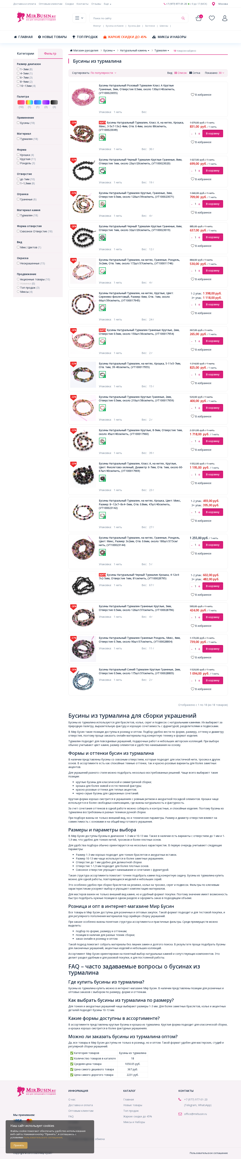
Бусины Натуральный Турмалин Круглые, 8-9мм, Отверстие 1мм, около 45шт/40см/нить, (141, 432)
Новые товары (54, 37)
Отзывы (96, 3)
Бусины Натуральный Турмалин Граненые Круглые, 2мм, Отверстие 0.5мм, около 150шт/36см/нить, (139, 332)
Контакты (82, 3)
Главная (25, 37)
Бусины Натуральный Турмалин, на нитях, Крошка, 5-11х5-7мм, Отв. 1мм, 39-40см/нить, (140, 365)
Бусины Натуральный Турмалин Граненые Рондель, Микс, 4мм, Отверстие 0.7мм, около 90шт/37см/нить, (140, 639)
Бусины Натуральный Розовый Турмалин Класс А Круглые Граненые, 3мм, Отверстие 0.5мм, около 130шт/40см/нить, (137, 89)
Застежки (150, 25)
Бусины (108, 50)
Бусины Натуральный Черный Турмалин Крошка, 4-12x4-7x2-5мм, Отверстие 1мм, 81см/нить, (139, 576)
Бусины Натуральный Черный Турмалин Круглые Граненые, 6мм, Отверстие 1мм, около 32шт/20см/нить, (140, 228)
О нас (72, 1099)
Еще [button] (106, 3)
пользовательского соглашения (43, 1137)
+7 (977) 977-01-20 (176, 3)
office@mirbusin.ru (195, 1114)
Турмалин (160, 50)
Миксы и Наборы (172, 37)
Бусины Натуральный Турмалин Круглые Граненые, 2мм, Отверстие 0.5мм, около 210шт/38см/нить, (136, 398)
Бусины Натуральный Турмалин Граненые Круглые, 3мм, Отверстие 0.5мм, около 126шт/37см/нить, (136, 608)
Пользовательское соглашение (209, 1153)
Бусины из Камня (115, 25)
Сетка (196, 73)
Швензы (164, 25)
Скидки (69, 3)
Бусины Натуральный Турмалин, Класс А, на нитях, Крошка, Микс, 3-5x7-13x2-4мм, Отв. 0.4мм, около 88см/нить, (141, 126)
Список (182, 73)
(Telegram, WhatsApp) (197, 1105)
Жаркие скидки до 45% (127, 37)
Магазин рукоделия (85, 50)
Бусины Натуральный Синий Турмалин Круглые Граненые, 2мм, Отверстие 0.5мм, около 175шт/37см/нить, (140, 671)
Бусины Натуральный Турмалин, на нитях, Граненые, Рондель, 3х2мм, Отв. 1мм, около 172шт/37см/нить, (139, 261)
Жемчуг (97, 25)
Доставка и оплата (24, 3)
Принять (19, 1145)
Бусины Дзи (134, 25)
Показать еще (131, 105)
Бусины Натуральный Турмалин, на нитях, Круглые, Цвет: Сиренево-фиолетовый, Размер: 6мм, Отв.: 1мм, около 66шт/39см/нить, (136, 296)
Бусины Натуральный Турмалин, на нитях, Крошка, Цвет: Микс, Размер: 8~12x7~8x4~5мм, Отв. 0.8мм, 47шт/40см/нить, (140, 504)
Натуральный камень (133, 50)
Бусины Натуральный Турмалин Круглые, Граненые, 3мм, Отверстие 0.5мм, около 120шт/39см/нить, (136, 194)
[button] (223, 4)
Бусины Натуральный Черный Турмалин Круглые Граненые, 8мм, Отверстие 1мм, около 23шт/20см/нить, (140, 161)
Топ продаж (87, 37)
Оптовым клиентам (50, 3)
